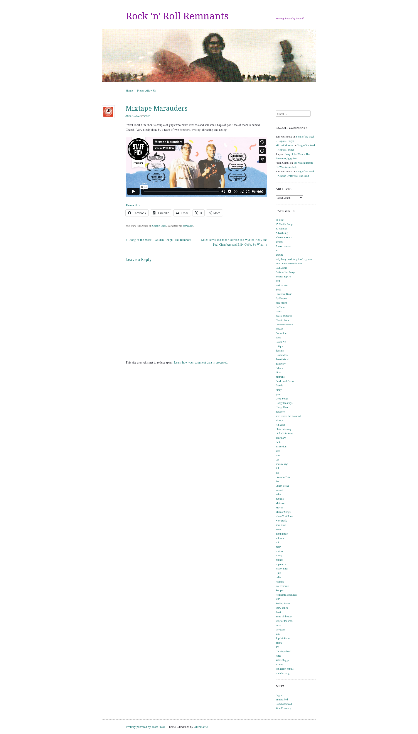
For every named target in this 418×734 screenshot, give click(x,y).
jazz (278, 450)
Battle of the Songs (285, 272)
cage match (281, 302)
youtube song (283, 673)
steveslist (280, 629)
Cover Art (281, 341)
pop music (281, 564)
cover (278, 337)
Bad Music (281, 267)
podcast (279, 551)
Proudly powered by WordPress (145, 727)
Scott (278, 612)
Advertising (282, 232)
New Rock (281, 520)
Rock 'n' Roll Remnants (177, 16)
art (277, 250)
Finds (278, 372)
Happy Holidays (284, 402)
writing (279, 664)
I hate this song (283, 429)
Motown (280, 503)
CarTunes (280, 307)
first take (280, 376)
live (277, 481)
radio (278, 577)
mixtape (156, 225)
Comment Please (284, 324)
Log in (279, 695)
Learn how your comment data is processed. (201, 362)
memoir (279, 490)
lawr (278, 455)
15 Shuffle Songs (284, 224)
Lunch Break (282, 485)
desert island (282, 359)
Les (277, 459)
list (277, 472)
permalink (188, 225)
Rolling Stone (283, 603)
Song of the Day (284, 616)
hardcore (280, 411)
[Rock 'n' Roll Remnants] (209, 55)
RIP (278, 599)
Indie (278, 442)
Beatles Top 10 (283, 276)
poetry (279, 555)
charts (279, 311)
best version (282, 285)
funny (279, 389)
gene (278, 394)
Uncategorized (283, 651)
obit (278, 542)
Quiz (278, 572)
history (279, 420)
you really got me (284, 668)
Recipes (280, 590)
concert (279, 328)
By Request (282, 298)
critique (279, 346)
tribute (279, 642)
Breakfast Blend (284, 294)
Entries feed (282, 699)
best (278, 280)
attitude (279, 254)
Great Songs (282, 398)
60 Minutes (281, 228)
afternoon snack (284, 237)
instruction (281, 446)
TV (277, 647)
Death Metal (282, 355)
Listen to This (283, 477)
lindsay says (282, 464)
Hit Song (280, 424)
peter (147, 115)
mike (278, 494)
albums (279, 241)
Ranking (280, 581)
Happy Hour (282, 407)
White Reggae (283, 660)
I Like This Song (284, 433)
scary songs (282, 607)
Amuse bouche (283, 246)
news (278, 529)
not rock (280, 538)
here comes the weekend (288, 416)
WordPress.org (283, 708)
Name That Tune (284, 516)
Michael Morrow (284, 145)
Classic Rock (282, 320)
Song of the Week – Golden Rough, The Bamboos (158, 240)
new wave (281, 525)
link (278, 468)
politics (279, 559)
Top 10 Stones (283, 638)
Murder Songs (283, 511)
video (163, 225)
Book (278, 289)
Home (129, 90)
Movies (279, 507)
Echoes (279, 368)
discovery (281, 363)
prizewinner (282, 568)
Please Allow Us (146, 90)
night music (282, 533)
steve (278, 625)
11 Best (279, 219)
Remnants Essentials (286, 594)
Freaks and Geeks (285, 381)
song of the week (284, 620)
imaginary (281, 437)
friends (279, 385)
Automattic (201, 727)
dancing (280, 350)
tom (278, 633)
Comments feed (284, 703)
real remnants (282, 586)
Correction (281, 333)
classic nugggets (284, 315)
